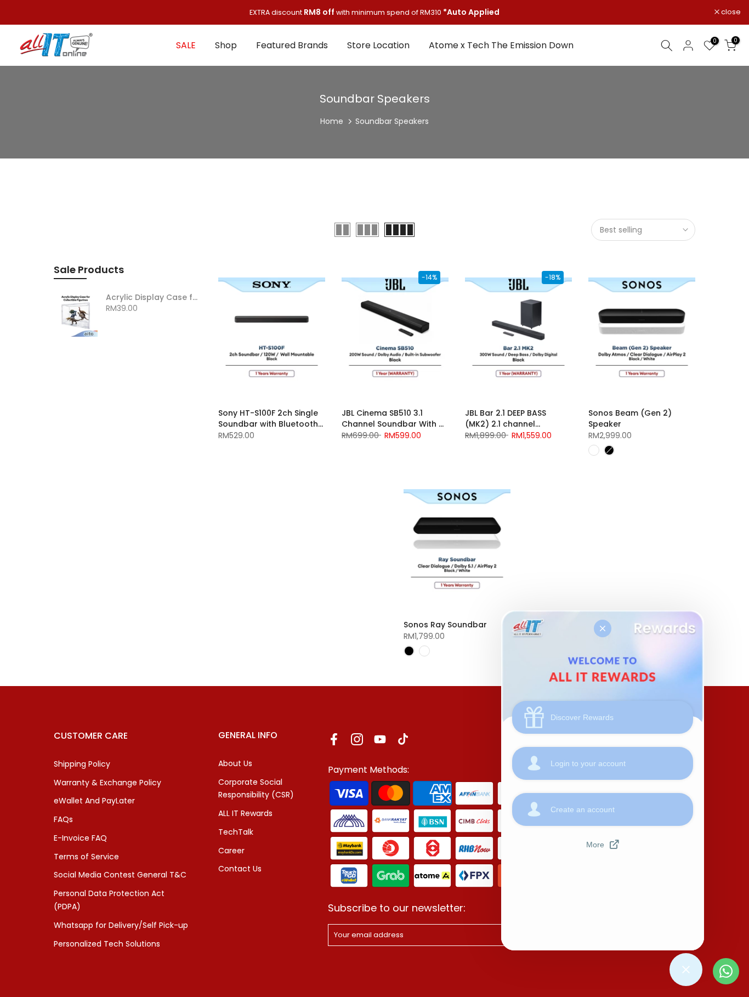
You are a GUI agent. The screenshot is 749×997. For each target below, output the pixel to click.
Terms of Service (86, 856)
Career (231, 850)
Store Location (378, 45)
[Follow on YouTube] (380, 739)
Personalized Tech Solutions (107, 943)
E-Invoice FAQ (80, 837)
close (24, 12)
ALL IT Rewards (245, 813)
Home (331, 121)
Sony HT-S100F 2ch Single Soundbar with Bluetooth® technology (270, 423)
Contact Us (240, 868)
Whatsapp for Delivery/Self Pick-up (121, 925)
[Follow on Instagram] (357, 739)
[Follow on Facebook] (334, 739)
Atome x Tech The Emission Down (501, 45)
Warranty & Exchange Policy (107, 782)
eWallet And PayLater (94, 800)
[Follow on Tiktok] (403, 739)
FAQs (63, 819)
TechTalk (235, 831)
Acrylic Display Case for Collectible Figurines (154, 298)
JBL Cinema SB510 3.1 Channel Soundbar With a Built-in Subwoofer (393, 423)
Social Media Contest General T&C (120, 874)
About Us (235, 763)
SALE (186, 45)
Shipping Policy (82, 763)
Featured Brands (292, 45)
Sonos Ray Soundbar (445, 624)
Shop (226, 45)
